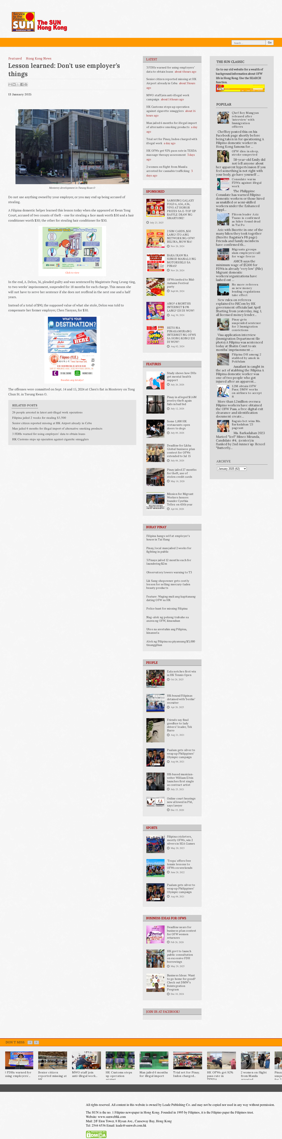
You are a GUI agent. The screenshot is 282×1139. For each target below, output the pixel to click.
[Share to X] (18, 84)
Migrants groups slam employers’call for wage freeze (246, 252)
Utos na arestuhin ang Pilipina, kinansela (166, 631)
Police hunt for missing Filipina (166, 608)
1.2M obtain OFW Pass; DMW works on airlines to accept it (247, 391)
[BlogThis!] (14, 84)
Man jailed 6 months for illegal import (154, 1074)
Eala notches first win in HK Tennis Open (181, 673)
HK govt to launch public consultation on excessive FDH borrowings (180, 956)
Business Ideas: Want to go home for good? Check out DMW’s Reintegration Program (181, 982)
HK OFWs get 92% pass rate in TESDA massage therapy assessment (171, 153)
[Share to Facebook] (22, 84)
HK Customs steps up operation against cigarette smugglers (167, 109)
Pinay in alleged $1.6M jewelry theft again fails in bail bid (182, 400)
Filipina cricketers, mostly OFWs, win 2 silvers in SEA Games (181, 840)
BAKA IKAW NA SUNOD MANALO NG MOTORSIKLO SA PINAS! (181, 260)
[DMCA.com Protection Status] (96, 1137)
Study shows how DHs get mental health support (182, 376)
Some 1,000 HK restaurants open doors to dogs (178, 424)
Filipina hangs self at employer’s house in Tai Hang (168, 537)
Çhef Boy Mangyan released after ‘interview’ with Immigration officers (245, 119)
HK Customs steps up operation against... (119, 1076)
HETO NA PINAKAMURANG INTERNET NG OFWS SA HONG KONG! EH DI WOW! (181, 335)
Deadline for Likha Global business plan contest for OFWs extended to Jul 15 (181, 451)
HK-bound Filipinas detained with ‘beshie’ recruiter (181, 699)
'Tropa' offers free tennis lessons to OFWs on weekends (180, 864)
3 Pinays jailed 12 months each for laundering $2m (168, 561)
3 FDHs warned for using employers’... (17, 1074)
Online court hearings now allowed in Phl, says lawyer (181, 802)
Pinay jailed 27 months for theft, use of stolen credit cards (182, 473)
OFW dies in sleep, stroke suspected (245, 153)
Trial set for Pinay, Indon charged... (186, 1074)
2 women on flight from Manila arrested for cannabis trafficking (168, 169)
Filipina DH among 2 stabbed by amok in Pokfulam (246, 358)
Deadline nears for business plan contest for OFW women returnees (181, 932)
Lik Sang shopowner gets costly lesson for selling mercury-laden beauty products (168, 584)
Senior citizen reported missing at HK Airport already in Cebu (171, 81)
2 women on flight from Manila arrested (254, 1076)
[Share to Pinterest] (26, 84)
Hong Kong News (39, 58)
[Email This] (10, 84)
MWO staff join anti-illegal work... (85, 1074)
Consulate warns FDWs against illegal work (247, 182)
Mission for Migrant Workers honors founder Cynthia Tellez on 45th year (180, 499)
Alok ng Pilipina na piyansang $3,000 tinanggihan (170, 643)
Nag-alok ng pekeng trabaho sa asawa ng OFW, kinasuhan (167, 619)
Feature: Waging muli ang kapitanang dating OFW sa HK (171, 598)
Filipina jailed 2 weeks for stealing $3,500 (39, 417)
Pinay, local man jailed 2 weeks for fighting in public (168, 549)
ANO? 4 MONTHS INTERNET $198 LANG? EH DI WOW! (180, 307)
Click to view (72, 272)
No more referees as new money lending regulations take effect (246, 290)
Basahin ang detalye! (72, 380)
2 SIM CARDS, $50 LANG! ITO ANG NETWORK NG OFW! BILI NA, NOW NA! (181, 236)
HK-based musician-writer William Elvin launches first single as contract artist (180, 779)
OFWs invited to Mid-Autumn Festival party (181, 283)
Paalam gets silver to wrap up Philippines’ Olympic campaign (181, 753)
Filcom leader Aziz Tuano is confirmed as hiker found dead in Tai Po (246, 219)
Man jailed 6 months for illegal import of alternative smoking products (171, 125)
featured (15, 58)
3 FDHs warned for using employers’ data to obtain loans (170, 69)
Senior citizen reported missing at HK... (52, 1076)
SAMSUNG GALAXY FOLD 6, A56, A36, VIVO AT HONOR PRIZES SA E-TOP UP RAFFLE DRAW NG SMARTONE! (181, 209)
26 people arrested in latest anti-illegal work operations (47, 412)
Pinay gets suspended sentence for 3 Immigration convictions (246, 325)
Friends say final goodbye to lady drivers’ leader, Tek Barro (179, 725)
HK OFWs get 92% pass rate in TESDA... (220, 1076)
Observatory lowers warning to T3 (169, 572)
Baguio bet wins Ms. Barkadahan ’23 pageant (246, 424)
